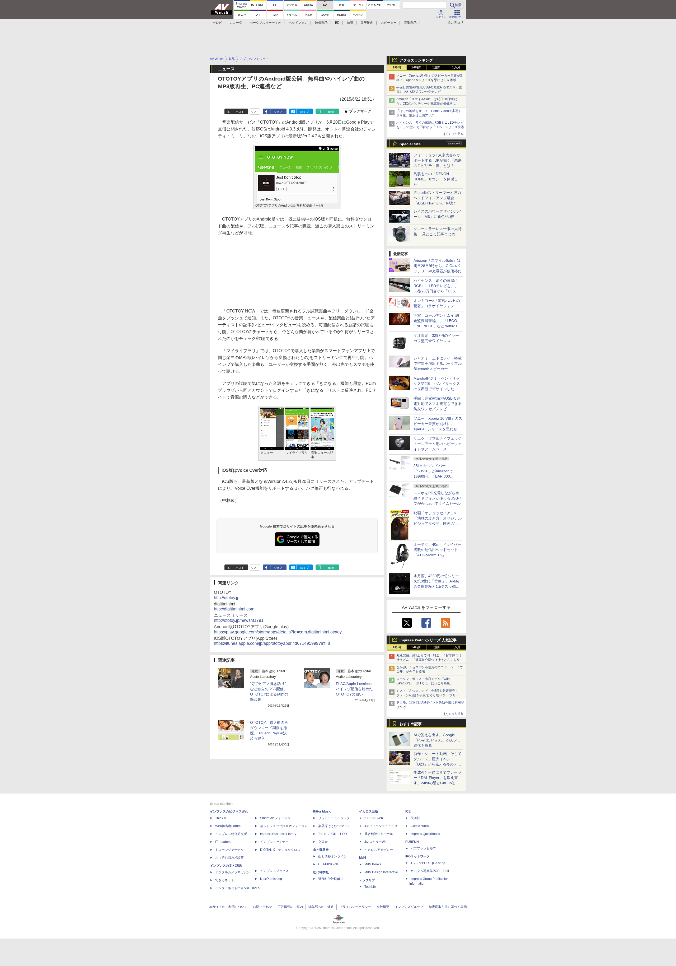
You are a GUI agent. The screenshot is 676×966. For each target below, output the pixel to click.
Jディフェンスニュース (381, 826)
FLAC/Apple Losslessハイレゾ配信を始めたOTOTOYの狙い (354, 689)
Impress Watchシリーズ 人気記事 (428, 640)
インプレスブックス (274, 871)
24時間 (416, 67)
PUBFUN (412, 842)
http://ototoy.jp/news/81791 (239, 620)
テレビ (217, 23)
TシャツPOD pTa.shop (428, 863)
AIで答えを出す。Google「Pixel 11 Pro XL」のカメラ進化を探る (437, 740)
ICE (408, 811)
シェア (278, 111)
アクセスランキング (416, 60)
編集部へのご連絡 (321, 907)
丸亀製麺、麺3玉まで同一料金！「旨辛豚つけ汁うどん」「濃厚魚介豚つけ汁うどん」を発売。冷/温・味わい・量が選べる (429, 660)
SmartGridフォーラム (275, 818)
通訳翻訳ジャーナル (378, 834)
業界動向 (367, 23)
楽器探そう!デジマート (334, 826)
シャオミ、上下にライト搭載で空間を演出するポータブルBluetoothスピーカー (438, 363)
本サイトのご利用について (228, 907)
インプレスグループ (409, 907)
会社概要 (383, 907)
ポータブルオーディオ (265, 23)
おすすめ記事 (411, 724)
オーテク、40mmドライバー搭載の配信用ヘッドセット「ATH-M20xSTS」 (437, 549)
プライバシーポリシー (355, 907)
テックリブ (367, 880)
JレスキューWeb (376, 842)
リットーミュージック (334, 818)
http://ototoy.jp (227, 597)
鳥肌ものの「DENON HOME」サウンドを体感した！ (436, 179)
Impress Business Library (278, 834)
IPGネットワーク (417, 856)
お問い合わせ (262, 907)
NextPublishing (271, 879)
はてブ (304, 111)
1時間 (397, 67)
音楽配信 (410, 23)
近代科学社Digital (330, 879)
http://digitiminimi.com (234, 609)
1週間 (436, 67)
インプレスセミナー (274, 842)
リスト (255, 111)
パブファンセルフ (423, 848)
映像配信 (321, 23)
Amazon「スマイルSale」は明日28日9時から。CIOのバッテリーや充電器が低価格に (438, 265)
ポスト (240, 111)
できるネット (224, 880)
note (331, 111)
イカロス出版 (368, 811)
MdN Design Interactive (381, 872)
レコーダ (235, 23)
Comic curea (420, 826)
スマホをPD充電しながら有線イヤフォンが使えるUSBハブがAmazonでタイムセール (438, 498)
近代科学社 (321, 872)
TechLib (370, 887)
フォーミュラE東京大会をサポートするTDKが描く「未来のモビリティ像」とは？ (438, 160)
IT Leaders (223, 842)
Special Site (410, 144)
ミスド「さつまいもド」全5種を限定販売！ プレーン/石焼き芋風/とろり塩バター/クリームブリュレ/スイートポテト (429, 695)
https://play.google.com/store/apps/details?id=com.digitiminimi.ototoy (278, 632)
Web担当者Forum (228, 826)
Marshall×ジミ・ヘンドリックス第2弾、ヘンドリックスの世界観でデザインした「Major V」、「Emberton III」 (437, 389)
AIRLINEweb (373, 818)
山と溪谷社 (321, 850)
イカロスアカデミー (378, 850)
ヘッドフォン (298, 23)
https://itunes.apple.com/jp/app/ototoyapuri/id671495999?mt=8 (272, 643)
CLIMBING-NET (329, 864)
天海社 (415, 818)
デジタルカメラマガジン (232, 872)
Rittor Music (322, 811)
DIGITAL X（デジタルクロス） (281, 850)
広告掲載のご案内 (290, 907)
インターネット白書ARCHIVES (237, 888)
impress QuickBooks (425, 834)
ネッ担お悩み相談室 (229, 858)
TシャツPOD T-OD (332, 834)
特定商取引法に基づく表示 (448, 907)
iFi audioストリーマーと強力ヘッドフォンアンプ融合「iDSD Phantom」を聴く (437, 197)
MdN (362, 858)
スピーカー (389, 23)
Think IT (221, 818)
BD (337, 23)
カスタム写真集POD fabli (430, 871)
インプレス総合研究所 (231, 834)
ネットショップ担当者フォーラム (284, 826)
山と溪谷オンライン (332, 856)
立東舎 (323, 842)
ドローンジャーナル (229, 850)
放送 (350, 23)
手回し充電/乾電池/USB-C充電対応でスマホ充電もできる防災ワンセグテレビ (438, 403)
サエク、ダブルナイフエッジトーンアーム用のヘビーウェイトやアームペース (438, 443)
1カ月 (456, 67)
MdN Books (372, 864)
